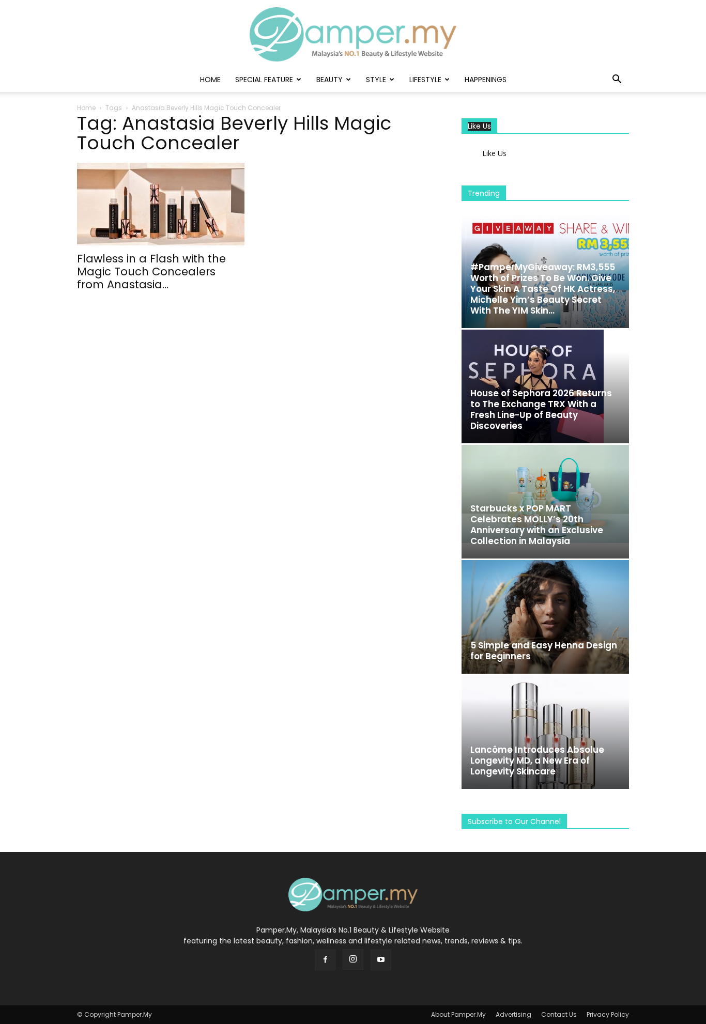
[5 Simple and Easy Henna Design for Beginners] (545, 617)
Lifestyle (425, 79)
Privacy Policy (608, 1014)
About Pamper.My (458, 1014)
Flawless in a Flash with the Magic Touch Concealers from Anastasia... (151, 271)
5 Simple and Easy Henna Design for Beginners (543, 650)
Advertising (513, 1014)
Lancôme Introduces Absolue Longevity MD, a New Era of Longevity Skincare (537, 760)
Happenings (486, 79)
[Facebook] (325, 960)
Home (210, 79)
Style (376, 79)
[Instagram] (353, 959)
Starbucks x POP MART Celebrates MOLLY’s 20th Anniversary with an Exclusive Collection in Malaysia (536, 524)
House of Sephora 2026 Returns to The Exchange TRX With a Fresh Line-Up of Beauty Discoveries (541, 409)
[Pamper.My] (353, 34)
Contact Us (559, 1014)
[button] (616, 80)
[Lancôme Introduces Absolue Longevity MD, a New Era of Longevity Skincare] (545, 732)
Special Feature (264, 79)
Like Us (479, 126)
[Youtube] (381, 960)
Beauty (329, 79)
